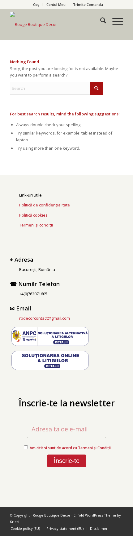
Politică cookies (33, 215)
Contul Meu (56, 4)
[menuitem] (36, 4)
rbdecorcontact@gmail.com (44, 318)
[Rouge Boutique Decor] (55, 24)
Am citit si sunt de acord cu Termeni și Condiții (70, 448)
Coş (36, 4)
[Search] (100, 21)
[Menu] (114, 21)
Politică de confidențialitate (44, 205)
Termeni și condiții (36, 225)
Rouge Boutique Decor (52, 515)
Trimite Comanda (88, 4)
